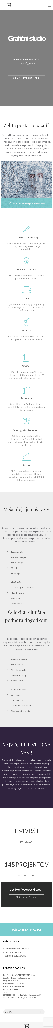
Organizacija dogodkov (17, 948)
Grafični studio (13, 952)
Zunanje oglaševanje (15, 956)
